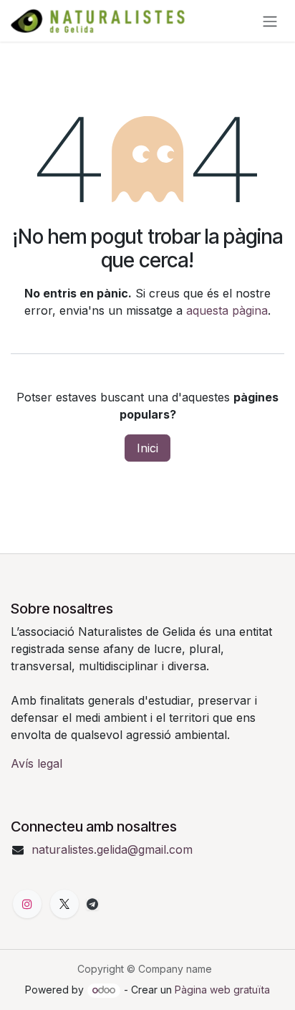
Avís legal (36, 763)
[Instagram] (27, 904)
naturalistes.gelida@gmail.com (112, 849)
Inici (147, 448)
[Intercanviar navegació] (270, 21)
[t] (92, 904)
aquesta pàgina (227, 310)
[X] (64, 904)
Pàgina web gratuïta (222, 989)
